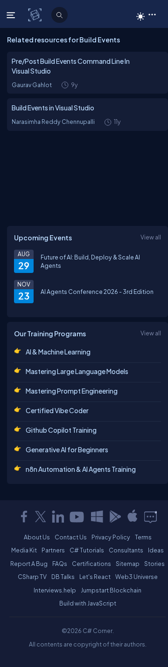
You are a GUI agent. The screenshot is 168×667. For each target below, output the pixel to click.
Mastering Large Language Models (77, 371)
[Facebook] (23, 517)
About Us (37, 537)
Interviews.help (55, 590)
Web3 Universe (136, 576)
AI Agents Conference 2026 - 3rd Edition (97, 291)
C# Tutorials (87, 550)
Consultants (126, 550)
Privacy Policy (110, 537)
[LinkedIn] (58, 517)
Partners (53, 550)
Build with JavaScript (87, 603)
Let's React (95, 576)
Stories (154, 563)
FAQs (59, 563)
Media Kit (24, 550)
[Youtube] (77, 517)
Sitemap (128, 563)
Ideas (156, 550)
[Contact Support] (150, 517)
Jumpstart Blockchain (111, 590)
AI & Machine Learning (58, 351)
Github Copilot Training (61, 430)
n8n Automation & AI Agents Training (81, 469)
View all (150, 237)
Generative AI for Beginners (67, 449)
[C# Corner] (36, 14)
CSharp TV (32, 576)
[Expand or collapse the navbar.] (12, 14)
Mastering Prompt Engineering (72, 391)
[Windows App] (97, 517)
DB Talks (63, 576)
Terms (143, 537)
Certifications (91, 563)
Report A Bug (29, 563)
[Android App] (115, 517)
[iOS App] (132, 517)
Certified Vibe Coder (57, 410)
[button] (152, 14)
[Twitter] (40, 517)
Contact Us (71, 537)
